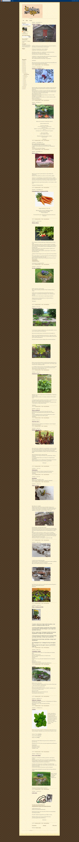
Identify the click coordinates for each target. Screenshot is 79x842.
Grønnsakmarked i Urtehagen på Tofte (40, 191)
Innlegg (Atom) (38, 827)
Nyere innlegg (34, 825)
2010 (24, 87)
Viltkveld (34, 104)
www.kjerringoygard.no (35, 261)
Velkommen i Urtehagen (37, 308)
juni (24, 79)
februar (25, 84)
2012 (24, 72)
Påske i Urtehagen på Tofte (37, 607)
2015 (24, 68)
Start (23, 20)
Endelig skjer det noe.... (37, 430)
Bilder (27, 20)
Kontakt (30, 20)
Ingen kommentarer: (46, 100)
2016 (24, 67)
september (25, 76)
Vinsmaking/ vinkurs (36, 651)
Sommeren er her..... (36, 373)
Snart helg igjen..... (36, 421)
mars (24, 83)
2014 (24, 69)
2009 (24, 88)
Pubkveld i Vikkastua (36, 700)
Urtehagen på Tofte (25, 32)
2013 (24, 70)
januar (25, 85)
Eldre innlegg (55, 825)
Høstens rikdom (35, 222)
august (25, 77)
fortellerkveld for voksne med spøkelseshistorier (41, 806)
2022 (24, 60)
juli (24, 78)
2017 (24, 66)
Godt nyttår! (34, 793)
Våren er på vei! (35, 485)
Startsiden (44, 825)
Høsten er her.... (35, 153)
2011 (24, 86)
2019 (24, 64)
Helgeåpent (34, 478)
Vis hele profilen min (25, 33)
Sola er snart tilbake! (36, 755)
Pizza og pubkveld (36, 410)
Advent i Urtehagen (26, 74)
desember (25, 73)
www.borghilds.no (35, 259)
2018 (24, 65)
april (24, 82)
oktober (25, 75)
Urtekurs (34, 666)
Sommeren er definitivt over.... (38, 68)
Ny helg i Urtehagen (36, 268)
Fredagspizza (34, 470)
